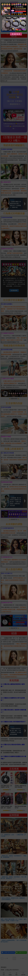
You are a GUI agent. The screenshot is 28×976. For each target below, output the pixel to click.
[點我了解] (14, 14)
